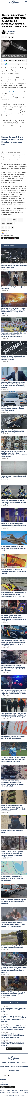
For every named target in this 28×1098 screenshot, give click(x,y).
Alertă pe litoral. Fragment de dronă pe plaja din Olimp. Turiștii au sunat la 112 (13, 431)
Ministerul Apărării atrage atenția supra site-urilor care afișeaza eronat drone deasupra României (13, 357)
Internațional (11, 1062)
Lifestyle (24, 1062)
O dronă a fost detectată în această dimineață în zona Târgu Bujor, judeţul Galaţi (13, 548)
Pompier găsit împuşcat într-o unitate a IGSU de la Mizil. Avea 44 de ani (13, 737)
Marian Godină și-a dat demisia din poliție (12, 831)
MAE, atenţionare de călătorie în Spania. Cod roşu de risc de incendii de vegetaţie (13, 571)
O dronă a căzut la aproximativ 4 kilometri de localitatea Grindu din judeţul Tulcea (12, 878)
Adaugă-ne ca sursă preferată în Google (15, 60)
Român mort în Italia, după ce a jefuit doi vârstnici (13, 287)
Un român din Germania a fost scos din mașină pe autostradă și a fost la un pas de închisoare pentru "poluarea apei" (13, 715)
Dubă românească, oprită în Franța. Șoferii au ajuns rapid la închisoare (12, 946)
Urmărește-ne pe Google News (15, 64)
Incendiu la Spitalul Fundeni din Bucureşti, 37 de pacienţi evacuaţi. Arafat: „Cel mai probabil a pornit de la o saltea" (13, 618)
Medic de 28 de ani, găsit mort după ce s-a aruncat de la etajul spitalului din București (13, 901)
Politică (4, 1062)
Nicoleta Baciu (11, 31)
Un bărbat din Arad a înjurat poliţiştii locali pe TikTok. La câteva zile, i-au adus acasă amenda (12, 408)
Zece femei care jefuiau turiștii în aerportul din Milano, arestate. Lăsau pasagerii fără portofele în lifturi (13, 924)
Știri (9, 10)
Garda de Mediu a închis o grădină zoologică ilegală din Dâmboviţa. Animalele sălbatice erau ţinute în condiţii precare (12, 854)
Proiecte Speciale (14, 1070)
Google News (7, 233)
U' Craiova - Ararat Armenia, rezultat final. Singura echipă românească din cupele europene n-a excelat (13, 759)
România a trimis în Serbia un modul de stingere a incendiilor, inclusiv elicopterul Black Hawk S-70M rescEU (13, 594)
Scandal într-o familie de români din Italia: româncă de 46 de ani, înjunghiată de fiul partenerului (14, 265)
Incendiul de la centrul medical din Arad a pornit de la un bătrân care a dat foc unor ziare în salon (13, 525)
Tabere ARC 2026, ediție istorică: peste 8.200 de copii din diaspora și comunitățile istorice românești (13, 334)
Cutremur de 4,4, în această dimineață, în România (13, 477)
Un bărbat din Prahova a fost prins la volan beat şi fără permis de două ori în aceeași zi (13, 502)
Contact (21, 1090)
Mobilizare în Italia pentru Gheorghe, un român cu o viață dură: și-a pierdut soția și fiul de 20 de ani (14, 993)
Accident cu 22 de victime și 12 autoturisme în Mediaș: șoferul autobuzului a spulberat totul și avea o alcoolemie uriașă (13, 783)
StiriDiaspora (4, 10)
